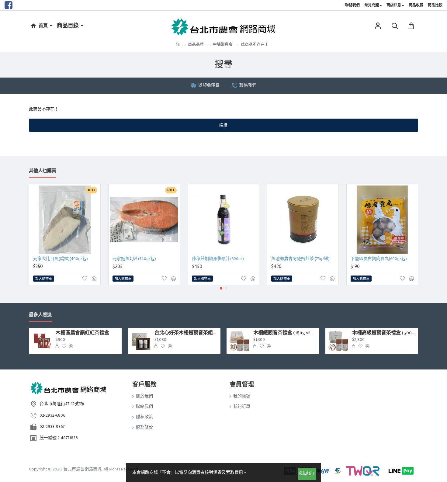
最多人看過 (40, 315)
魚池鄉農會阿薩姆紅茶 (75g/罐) (300, 259)
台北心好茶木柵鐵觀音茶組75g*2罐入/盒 (186, 333)
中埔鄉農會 (223, 44)
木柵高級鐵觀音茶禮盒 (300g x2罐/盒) (384, 333)
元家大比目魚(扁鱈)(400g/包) (60, 259)
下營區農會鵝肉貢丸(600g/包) (379, 259)
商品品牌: (196, 44)
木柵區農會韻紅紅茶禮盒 (82, 333)
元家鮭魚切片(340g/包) (134, 259)
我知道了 (307, 473)
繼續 (223, 125)
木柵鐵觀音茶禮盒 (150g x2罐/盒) (285, 333)
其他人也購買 (42, 171)
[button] (221, 288)
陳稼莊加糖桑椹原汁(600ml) (218, 259)
